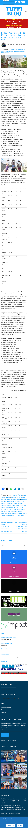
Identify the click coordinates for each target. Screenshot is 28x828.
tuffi (16, 513)
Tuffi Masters (4, 649)
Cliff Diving (12, 49)
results (20, 511)
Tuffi (2, 52)
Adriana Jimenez (5, 497)
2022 (24, 495)
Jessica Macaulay (18, 503)
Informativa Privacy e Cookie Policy (11, 813)
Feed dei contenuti (6, 707)
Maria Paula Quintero (17, 505)
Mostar (8, 507)
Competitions (18, 49)
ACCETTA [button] (20, 825)
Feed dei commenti (6, 710)
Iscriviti (5, 735)
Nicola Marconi (11, 44)
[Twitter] (19, 2)
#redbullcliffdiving (17, 495)
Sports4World (5, 655)
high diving (9, 503)
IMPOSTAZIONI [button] (10, 825)
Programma (10, 21)
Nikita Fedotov (14, 507)
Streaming (14, 23)
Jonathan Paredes (6, 505)
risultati (12, 513)
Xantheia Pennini (9, 515)
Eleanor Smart (10, 501)
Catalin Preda (10, 499)
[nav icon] (2, 11)
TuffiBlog (20, 513)
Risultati (23, 51)
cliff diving (17, 499)
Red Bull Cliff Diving (17, 509)
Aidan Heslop (14, 497)
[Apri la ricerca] (26, 11)
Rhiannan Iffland (5, 513)
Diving (23, 49)
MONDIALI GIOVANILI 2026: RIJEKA (14, 19)
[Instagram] (24, 2)
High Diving (14, 51)
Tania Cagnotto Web (6, 643)
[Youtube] (21, 2)
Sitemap (3, 712)
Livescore (18, 21)
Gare (2, 51)
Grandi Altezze (7, 51)
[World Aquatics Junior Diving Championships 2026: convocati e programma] (20, 769)
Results (19, 51)
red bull (9, 509)
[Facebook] (16, 2)
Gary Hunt (17, 501)
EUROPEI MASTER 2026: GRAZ (14, 25)
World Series (7, 52)
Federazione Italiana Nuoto (8, 637)
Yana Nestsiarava (19, 515)
